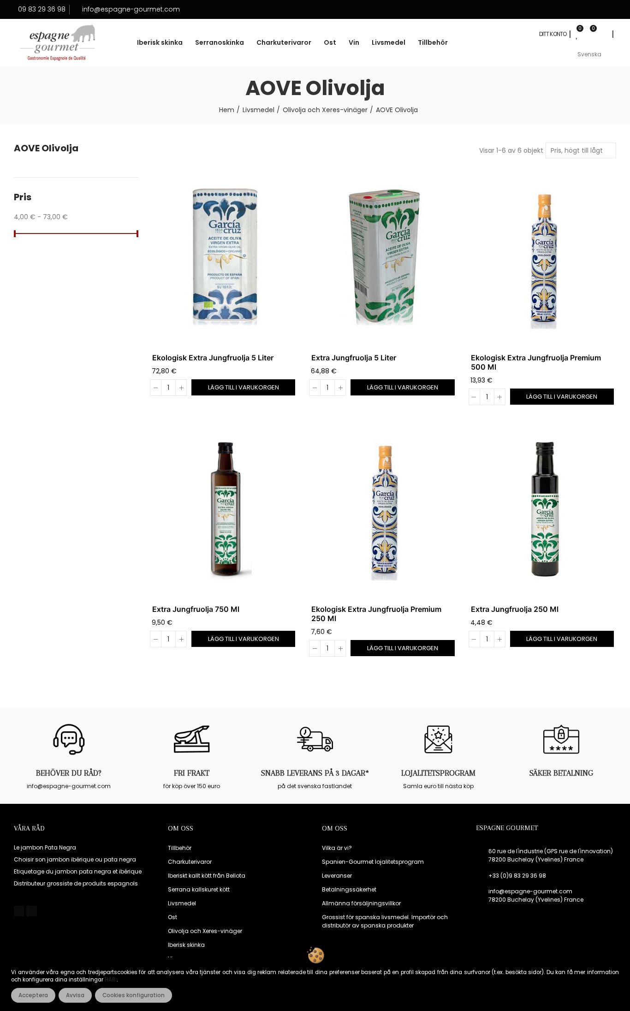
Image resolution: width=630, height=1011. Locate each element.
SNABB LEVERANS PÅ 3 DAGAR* (315, 773)
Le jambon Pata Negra (45, 847)
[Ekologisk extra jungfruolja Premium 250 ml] (384, 509)
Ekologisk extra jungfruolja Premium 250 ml (376, 613)
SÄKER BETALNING (561, 773)
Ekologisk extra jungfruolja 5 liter (212, 357)
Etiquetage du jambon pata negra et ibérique (78, 871)
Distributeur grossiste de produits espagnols (76, 883)
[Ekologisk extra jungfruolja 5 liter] (224, 258)
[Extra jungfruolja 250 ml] (543, 509)
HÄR (111, 979)
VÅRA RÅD (29, 828)
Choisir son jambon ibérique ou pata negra (75, 859)
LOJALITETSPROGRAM (438, 773)
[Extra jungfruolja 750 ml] (224, 509)
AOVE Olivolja (46, 148)
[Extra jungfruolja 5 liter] (384, 258)
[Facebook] (19, 911)
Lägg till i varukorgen (243, 387)
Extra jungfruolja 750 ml (195, 609)
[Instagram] (31, 911)
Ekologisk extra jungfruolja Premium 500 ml (536, 362)
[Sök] (603, 34)
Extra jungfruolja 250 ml (515, 609)
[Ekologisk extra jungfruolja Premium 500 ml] (543, 258)
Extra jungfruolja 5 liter (353, 357)
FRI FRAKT (191, 773)
